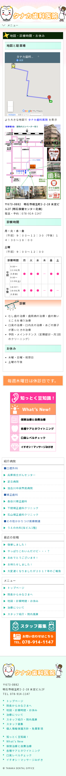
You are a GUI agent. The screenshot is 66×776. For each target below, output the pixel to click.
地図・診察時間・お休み (23, 601)
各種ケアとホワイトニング (23, 750)
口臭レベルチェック (19, 755)
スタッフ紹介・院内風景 (23, 614)
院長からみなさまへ (20, 594)
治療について (16, 607)
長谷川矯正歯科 (17, 501)
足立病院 (13, 481)
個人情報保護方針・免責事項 (24, 728)
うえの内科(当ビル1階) (22, 528)
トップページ (16, 588)
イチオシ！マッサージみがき (24, 760)
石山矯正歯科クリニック (23, 514)
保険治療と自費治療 (19, 746)
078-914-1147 (20, 694)
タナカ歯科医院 (38, 119)
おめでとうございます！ (23, 557)
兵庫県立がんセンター (22, 475)
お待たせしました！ (20, 564)
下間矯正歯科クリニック (23, 508)
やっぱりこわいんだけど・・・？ (29, 551)
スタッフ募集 (14, 724)
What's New (14, 741)
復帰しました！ (17, 544)
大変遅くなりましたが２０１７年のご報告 (34, 571)
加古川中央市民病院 (20, 488)
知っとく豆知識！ (17, 737)
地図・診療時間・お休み (21, 710)
